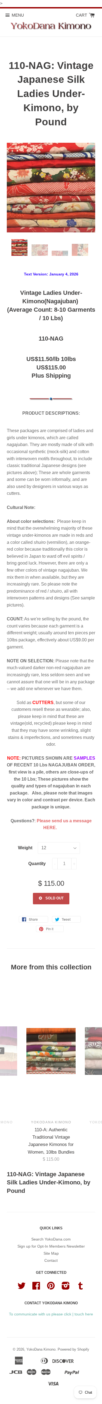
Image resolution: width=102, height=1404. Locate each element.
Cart (82, 15)
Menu (18, 15)
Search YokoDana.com (51, 1239)
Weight (25, 847)
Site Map (51, 1253)
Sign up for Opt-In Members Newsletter (51, 1246)
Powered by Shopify (73, 1349)
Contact (51, 1260)
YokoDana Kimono (40, 1349)
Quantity (37, 863)
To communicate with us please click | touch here (51, 1314)
